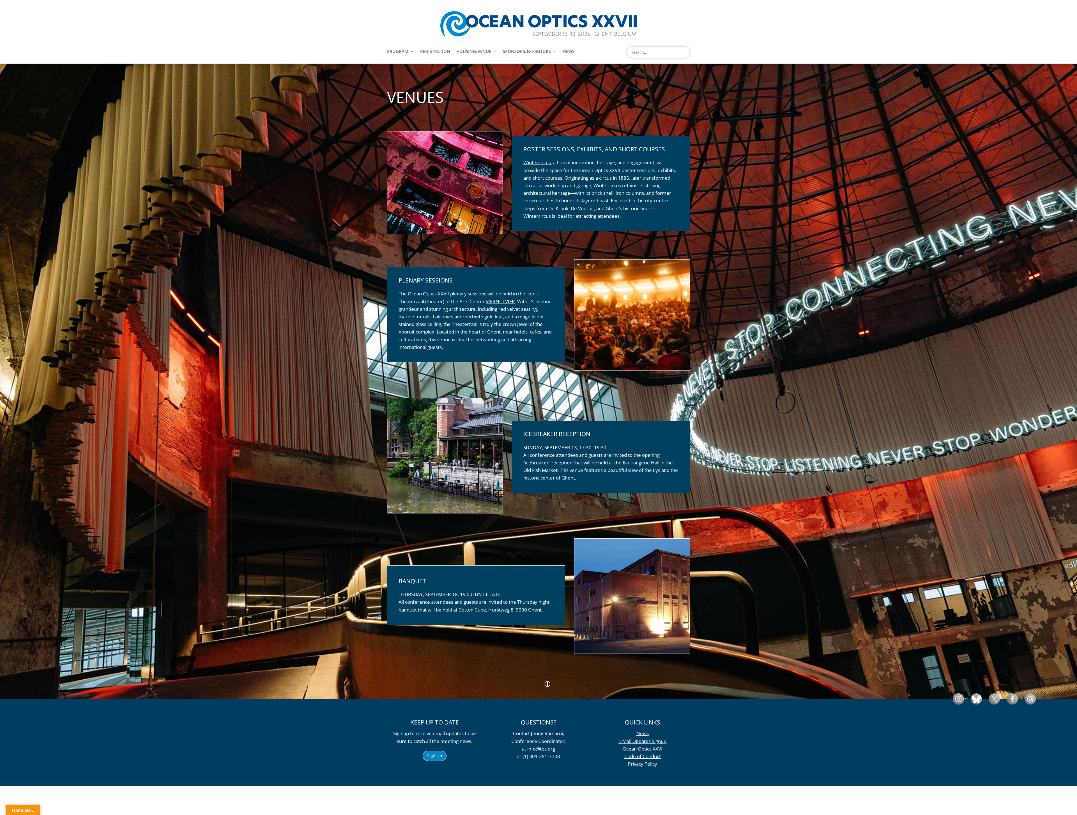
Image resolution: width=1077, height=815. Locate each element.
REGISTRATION (435, 51)
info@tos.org (541, 748)
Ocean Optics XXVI (642, 748)
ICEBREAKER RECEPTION (556, 434)
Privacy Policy (642, 764)
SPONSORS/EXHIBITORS (527, 51)
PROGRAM (397, 51)
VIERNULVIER (500, 301)
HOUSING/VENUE (473, 51)
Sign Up (434, 755)
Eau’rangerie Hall (641, 462)
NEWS (568, 51)
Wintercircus (537, 162)
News (642, 733)
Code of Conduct (642, 756)
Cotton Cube (472, 609)
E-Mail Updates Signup (642, 741)
